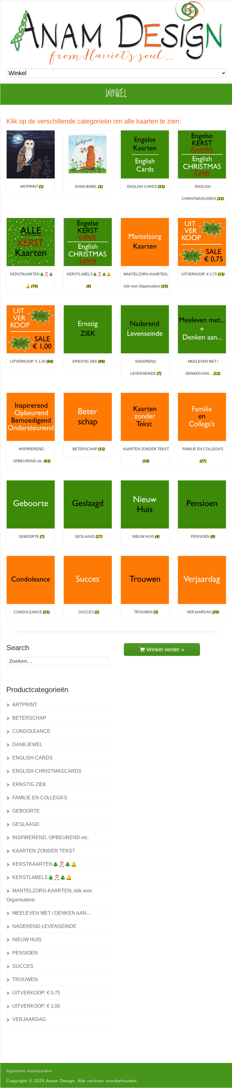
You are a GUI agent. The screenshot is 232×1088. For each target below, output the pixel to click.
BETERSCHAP (29, 718)
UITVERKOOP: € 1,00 (36, 1006)
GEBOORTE (26, 811)
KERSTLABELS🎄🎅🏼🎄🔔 (42, 877)
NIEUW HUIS (27, 939)
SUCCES (22, 966)
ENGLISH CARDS (32, 757)
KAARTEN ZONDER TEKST (43, 850)
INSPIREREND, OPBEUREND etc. (50, 837)
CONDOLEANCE (31, 731)
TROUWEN (25, 979)
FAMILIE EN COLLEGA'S (39, 797)
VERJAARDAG (29, 1019)
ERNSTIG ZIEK (29, 784)
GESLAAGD (25, 824)
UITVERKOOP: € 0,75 (36, 992)
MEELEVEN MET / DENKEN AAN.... (51, 913)
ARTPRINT (24, 704)
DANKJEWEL (27, 744)
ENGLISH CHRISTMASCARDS (47, 771)
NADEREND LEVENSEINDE (44, 926)
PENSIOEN (25, 952)
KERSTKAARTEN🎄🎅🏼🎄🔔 (44, 864)
